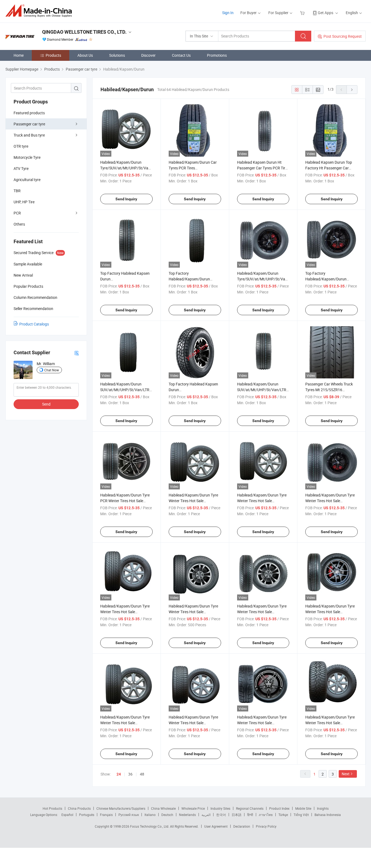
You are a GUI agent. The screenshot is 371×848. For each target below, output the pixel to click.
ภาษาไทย (266, 814)
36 (130, 774)
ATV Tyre (21, 168)
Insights (323, 808)
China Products (79, 808)
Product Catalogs (34, 324)
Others (19, 224)
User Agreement (216, 826)
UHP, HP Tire (24, 201)
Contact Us (181, 55)
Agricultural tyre (27, 179)
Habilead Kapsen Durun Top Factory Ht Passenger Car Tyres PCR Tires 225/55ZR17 (329, 168)
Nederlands (187, 814)
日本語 (236, 814)
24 (119, 774)
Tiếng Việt (301, 814)
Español (67, 814)
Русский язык (128, 814)
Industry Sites (220, 808)
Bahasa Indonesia (328, 814)
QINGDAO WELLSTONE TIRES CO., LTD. (84, 32)
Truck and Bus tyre (29, 135)
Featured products (29, 112)
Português (86, 814)
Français (106, 814)
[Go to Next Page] (352, 90)
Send (46, 404)
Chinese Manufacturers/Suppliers (120, 808)
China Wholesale (163, 808)
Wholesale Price (193, 808)
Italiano (150, 814)
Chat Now (51, 370)
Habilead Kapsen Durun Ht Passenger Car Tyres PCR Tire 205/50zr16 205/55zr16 (262, 168)
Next (346, 773)
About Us (85, 55)
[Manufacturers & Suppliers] (40, 10)
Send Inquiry (126, 199)
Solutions (117, 55)
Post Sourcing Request (342, 36)
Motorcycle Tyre (27, 157)
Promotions (217, 55)
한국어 (221, 814)
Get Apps (325, 12)
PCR (17, 213)
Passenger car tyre (29, 123)
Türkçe (283, 814)
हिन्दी (250, 814)
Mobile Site (303, 808)
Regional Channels (249, 808)
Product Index (279, 808)
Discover (148, 55)
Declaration (241, 826)
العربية (206, 814)
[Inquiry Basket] (303, 12)
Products (53, 55)
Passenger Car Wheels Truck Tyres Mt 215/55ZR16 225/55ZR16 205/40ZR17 (329, 389)
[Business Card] (76, 352)
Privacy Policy (266, 826)
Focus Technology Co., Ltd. (150, 826)
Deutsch (167, 814)
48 (142, 774)
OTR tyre (21, 146)
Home (19, 55)
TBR (17, 190)
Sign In (228, 12)
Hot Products (52, 808)
